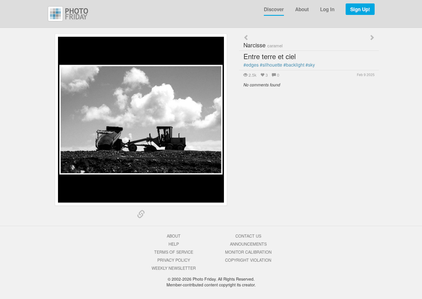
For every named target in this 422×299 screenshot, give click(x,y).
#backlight (293, 64)
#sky (310, 64)
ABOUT (174, 236)
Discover (274, 9)
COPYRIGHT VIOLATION (248, 260)
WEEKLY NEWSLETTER (174, 268)
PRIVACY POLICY (173, 260)
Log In (327, 9)
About (302, 9)
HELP (174, 244)
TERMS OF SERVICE (173, 252)
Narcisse (262, 45)
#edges (251, 64)
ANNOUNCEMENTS (248, 244)
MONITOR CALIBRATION (248, 252)
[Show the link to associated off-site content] (141, 214)
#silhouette (271, 64)
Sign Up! (360, 9)
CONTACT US (248, 236)
